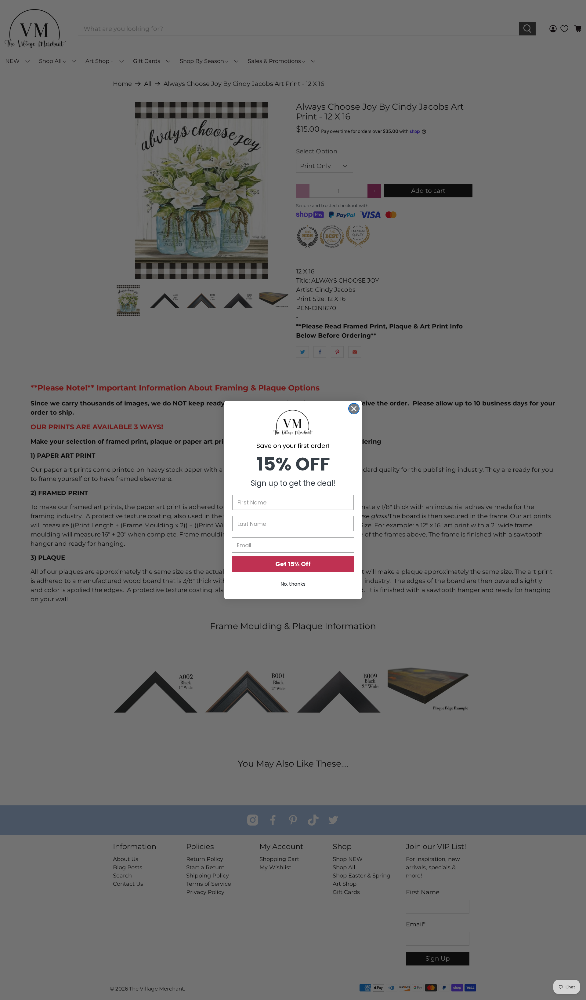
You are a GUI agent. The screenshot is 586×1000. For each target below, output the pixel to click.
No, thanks (293, 584)
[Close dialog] (354, 408)
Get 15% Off (293, 564)
